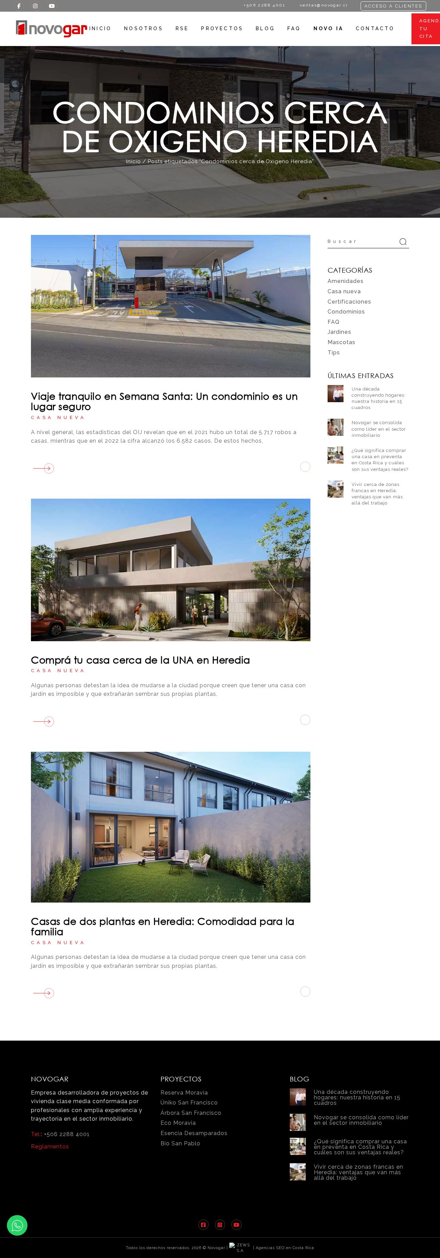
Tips (334, 352)
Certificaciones (349, 301)
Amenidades (346, 281)
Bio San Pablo (180, 1143)
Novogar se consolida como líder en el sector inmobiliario (379, 429)
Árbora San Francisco (191, 1113)
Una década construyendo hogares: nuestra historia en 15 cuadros (357, 1097)
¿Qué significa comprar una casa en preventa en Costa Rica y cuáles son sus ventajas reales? (360, 1147)
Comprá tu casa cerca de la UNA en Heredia (140, 659)
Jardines (339, 332)
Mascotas (341, 342)
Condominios (346, 311)
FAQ (334, 322)
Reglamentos (50, 1146)
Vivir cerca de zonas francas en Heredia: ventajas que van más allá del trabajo (358, 1172)
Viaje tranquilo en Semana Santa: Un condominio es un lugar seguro (164, 401)
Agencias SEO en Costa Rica (285, 1248)
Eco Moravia (178, 1123)
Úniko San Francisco (189, 1102)
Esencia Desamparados (194, 1133)
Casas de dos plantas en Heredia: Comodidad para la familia (163, 926)
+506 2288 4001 (67, 1134)
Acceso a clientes (393, 6)
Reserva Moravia (184, 1092)
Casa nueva (58, 417)
